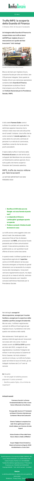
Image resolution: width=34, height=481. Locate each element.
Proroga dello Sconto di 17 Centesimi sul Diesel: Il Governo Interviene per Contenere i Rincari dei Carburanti (20, 413)
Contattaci (29, 467)
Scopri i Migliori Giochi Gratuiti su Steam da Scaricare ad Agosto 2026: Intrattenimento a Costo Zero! (20, 445)
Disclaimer (25, 478)
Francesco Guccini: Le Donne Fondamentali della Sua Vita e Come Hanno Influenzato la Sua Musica (20, 403)
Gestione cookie (29, 479)
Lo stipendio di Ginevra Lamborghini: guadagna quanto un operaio (18, 219)
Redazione (9, 478)
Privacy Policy (17, 478)
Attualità (7, 374)
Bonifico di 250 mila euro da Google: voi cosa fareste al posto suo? (19, 211)
